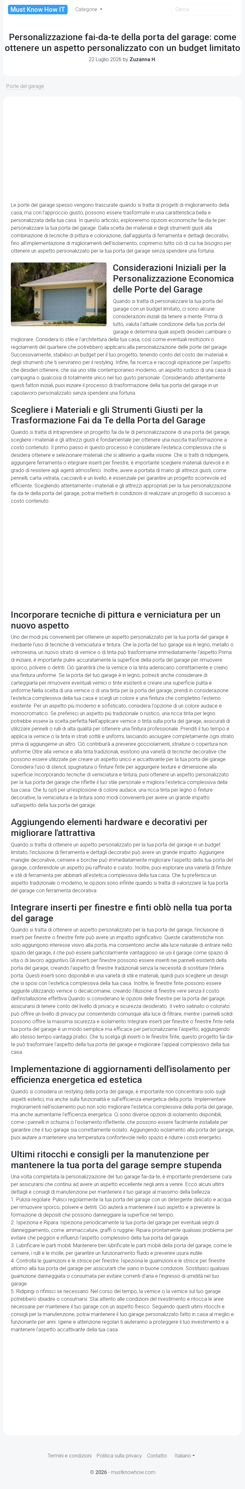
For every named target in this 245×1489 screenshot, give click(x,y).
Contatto (157, 1456)
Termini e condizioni (70, 1456)
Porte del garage (25, 86)
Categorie (87, 9)
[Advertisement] (122, 149)
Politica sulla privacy (119, 1456)
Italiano (182, 1456)
